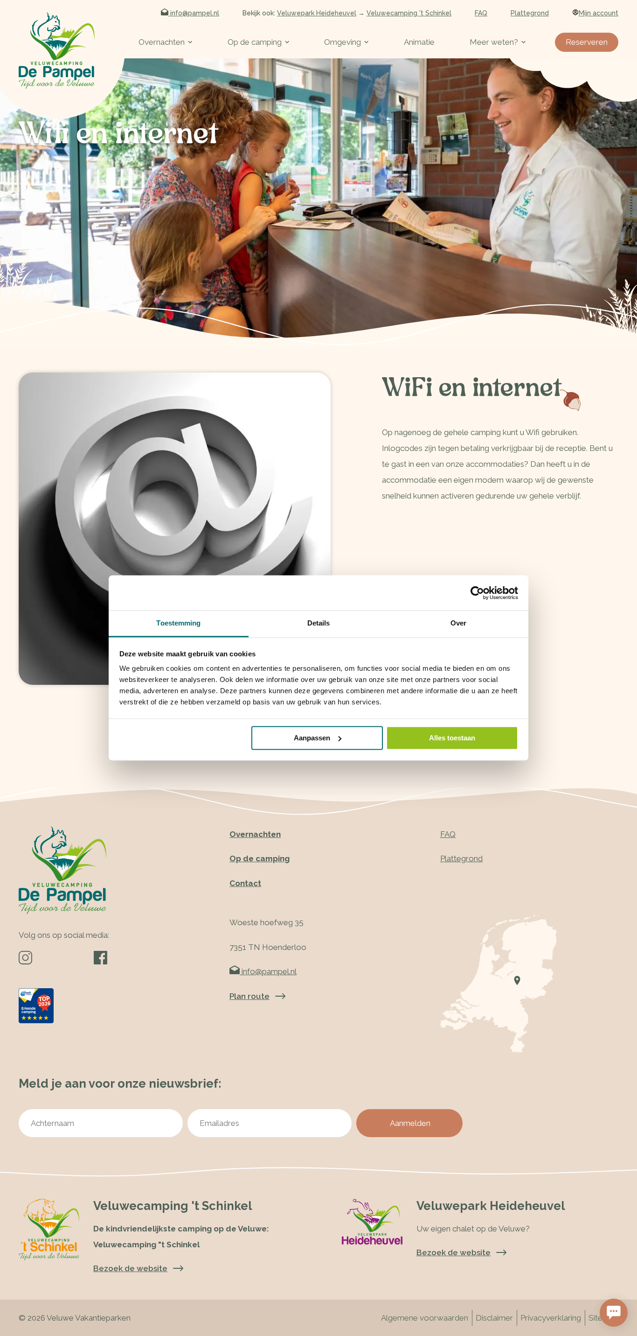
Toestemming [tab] (178, 623)
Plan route (249, 996)
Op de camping (255, 42)
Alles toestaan (452, 738)
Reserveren (587, 42)
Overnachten (161, 42)
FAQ (481, 13)
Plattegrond (530, 13)
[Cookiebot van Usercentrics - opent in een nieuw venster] (477, 593)
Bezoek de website (453, 1252)
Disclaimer (494, 1317)
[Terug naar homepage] (57, 50)
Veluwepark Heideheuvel (316, 13)
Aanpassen (312, 738)
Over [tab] (458, 623)
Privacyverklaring (550, 1317)
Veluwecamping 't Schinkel (409, 13)
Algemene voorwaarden (424, 1317)
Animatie (419, 42)
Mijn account (598, 13)
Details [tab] (318, 623)
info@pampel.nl (193, 13)
